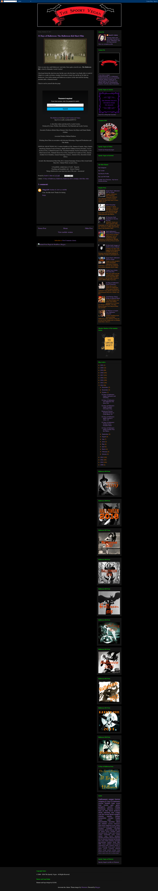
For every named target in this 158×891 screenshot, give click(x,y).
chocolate (117, 828)
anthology (104, 847)
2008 (102, 465)
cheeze (118, 833)
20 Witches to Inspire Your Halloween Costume (112, 312)
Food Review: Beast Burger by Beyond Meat (113, 297)
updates (109, 844)
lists (106, 811)
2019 (102, 370)
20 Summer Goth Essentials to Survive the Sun (112, 218)
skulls (100, 812)
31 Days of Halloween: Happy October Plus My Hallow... (108, 429)
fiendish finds (110, 803)
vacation (100, 837)
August (104, 436)
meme (107, 853)
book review (116, 834)
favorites (112, 822)
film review (105, 814)
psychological (116, 844)
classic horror (105, 831)
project (118, 851)
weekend (117, 848)
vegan (111, 799)
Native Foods (102, 850)
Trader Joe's (111, 833)
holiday (117, 807)
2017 (102, 375)
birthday (111, 840)
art (103, 811)
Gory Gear (105, 851)
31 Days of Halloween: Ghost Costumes (112, 283)
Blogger (97, 887)
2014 (102, 382)
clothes (118, 825)
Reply (44, 195)
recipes (110, 818)
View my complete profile (105, 44)
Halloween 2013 (68, 179)
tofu (110, 853)
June (103, 441)
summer (110, 823)
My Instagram (102, 167)
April (103, 446)
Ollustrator (84, 887)
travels (105, 833)
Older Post (89, 228)
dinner (112, 814)
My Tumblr (101, 170)
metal (116, 837)
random (109, 842)
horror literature (114, 836)
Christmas (101, 809)
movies (100, 803)
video (87, 179)
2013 (102, 385)
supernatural (101, 845)
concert (105, 848)
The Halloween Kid (56, 118)
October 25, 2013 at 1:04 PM (58, 190)
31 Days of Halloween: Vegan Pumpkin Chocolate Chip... (108, 407)
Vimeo (78, 118)
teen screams (112, 851)
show (118, 850)
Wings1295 (45, 190)
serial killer (116, 842)
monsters (101, 828)
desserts (110, 809)
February (105, 451)
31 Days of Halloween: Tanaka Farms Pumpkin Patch (108, 424)
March (104, 449)
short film (82, 179)
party (103, 840)
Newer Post (42, 228)
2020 (102, 367)
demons (111, 837)
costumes (101, 830)
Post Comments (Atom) (69, 240)
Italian (107, 840)
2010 (102, 462)
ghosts (107, 830)
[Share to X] (69, 176)
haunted (100, 833)
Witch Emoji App (110, 205)
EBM (99, 844)
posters (109, 850)
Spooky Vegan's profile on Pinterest (108, 862)
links (99, 840)
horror (117, 799)
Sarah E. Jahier (113, 35)
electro (110, 847)
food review (103, 805)
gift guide (117, 827)
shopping (101, 801)
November (105, 390)
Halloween (59, 179)
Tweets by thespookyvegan (106, 149)
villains (117, 853)
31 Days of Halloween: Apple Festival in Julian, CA (108, 418)
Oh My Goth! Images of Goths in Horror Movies (113, 246)
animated (117, 840)
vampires (111, 845)
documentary (102, 842)
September (105, 434)
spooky (109, 816)
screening (111, 848)
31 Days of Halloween (49, 179)
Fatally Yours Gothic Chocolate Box (112, 271)
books (103, 825)
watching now (109, 812)
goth (112, 805)
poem (113, 847)
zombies (113, 831)
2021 (102, 365)
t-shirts (100, 834)
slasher (100, 836)
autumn (110, 807)
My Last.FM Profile (103, 176)
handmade (107, 834)
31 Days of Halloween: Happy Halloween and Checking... (109, 396)
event (118, 803)
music (113, 825)
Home (65, 228)
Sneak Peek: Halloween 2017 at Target (113, 191)
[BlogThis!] (67, 176)
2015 (102, 380)
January (104, 454)
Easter (100, 851)
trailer (107, 845)
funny (104, 844)
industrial (110, 839)
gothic (118, 805)
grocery (112, 827)
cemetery (106, 837)
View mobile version (65, 232)
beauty (117, 816)
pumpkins (101, 807)
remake (114, 850)
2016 (102, 377)
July (103, 439)
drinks (118, 831)
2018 (102, 372)
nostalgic (76, 179)
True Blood (113, 853)
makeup (111, 830)
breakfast (109, 828)
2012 (102, 457)
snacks (104, 824)
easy (106, 836)
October (104, 392)
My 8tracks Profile (103, 173)
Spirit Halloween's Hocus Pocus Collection (113, 232)
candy (107, 827)
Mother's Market (102, 853)
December (105, 387)
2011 (102, 459)
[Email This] (65, 176)
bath (116, 830)
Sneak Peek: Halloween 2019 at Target (113, 258)
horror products (114, 811)
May (103, 444)
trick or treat (101, 827)
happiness (109, 825)
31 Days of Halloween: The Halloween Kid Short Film (108, 401)
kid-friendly (117, 839)
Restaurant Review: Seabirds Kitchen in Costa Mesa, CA (108, 412)
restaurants (102, 818)
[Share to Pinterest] (72, 176)
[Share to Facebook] (70, 176)
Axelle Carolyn (69, 118)
